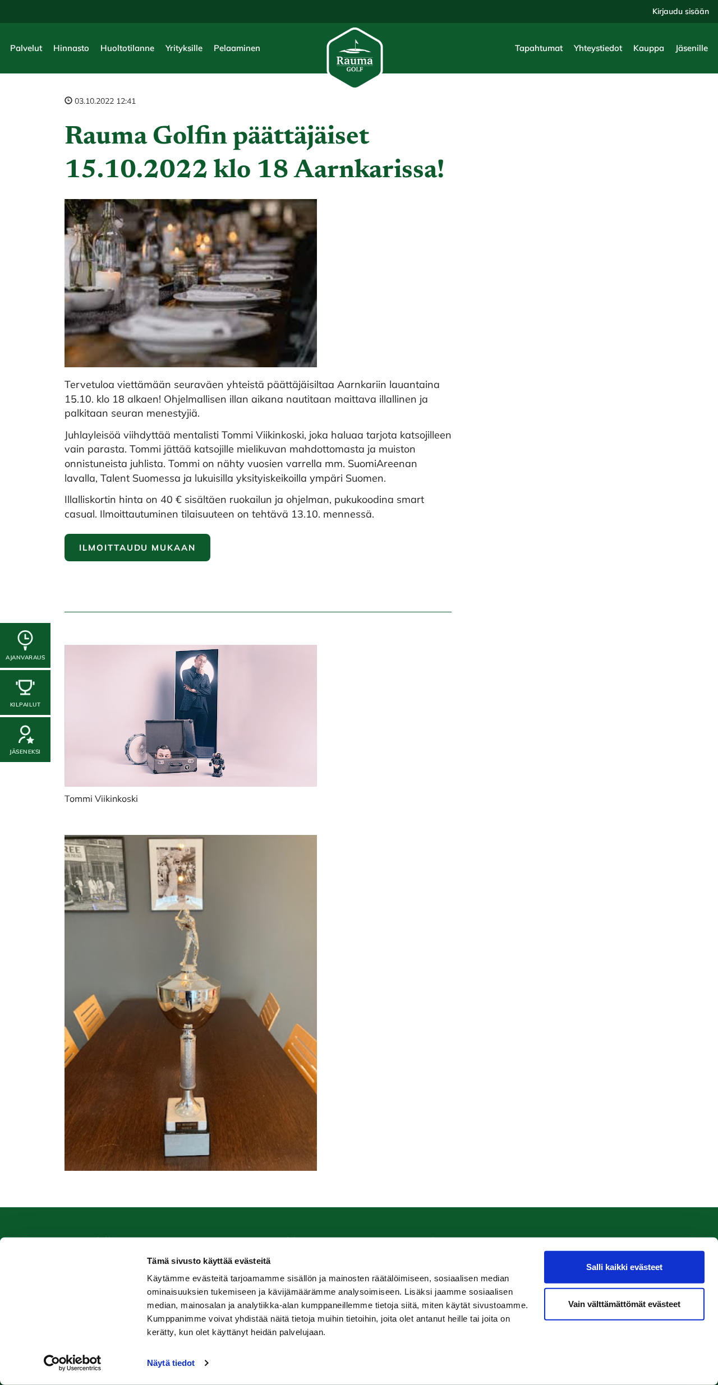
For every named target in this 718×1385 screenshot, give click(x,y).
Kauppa (648, 48)
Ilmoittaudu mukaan (137, 547)
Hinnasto (71, 48)
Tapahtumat (539, 48)
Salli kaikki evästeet (624, 1267)
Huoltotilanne (127, 48)
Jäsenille (691, 48)
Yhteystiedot (598, 48)
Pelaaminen (237, 48)
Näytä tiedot (171, 1363)
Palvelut (26, 48)
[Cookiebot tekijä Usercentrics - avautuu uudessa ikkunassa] (73, 1363)
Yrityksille (183, 48)
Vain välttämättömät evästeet (624, 1303)
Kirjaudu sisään (680, 11)
